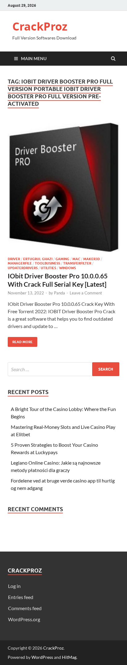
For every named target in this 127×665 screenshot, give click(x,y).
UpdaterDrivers (23, 268)
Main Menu (34, 58)
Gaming (62, 259)
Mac (76, 259)
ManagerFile (20, 263)
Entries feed (20, 597)
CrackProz (40, 26)
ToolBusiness (47, 263)
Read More (20, 340)
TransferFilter (77, 263)
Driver (14, 259)
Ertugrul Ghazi (37, 259)
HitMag (69, 657)
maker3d (91, 259)
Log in (14, 586)
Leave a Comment (86, 292)
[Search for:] (63, 369)
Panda (59, 292)
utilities (48, 268)
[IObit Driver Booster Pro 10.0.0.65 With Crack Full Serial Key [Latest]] (63, 188)
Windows (67, 268)
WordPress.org (24, 619)
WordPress (42, 657)
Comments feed (25, 608)
